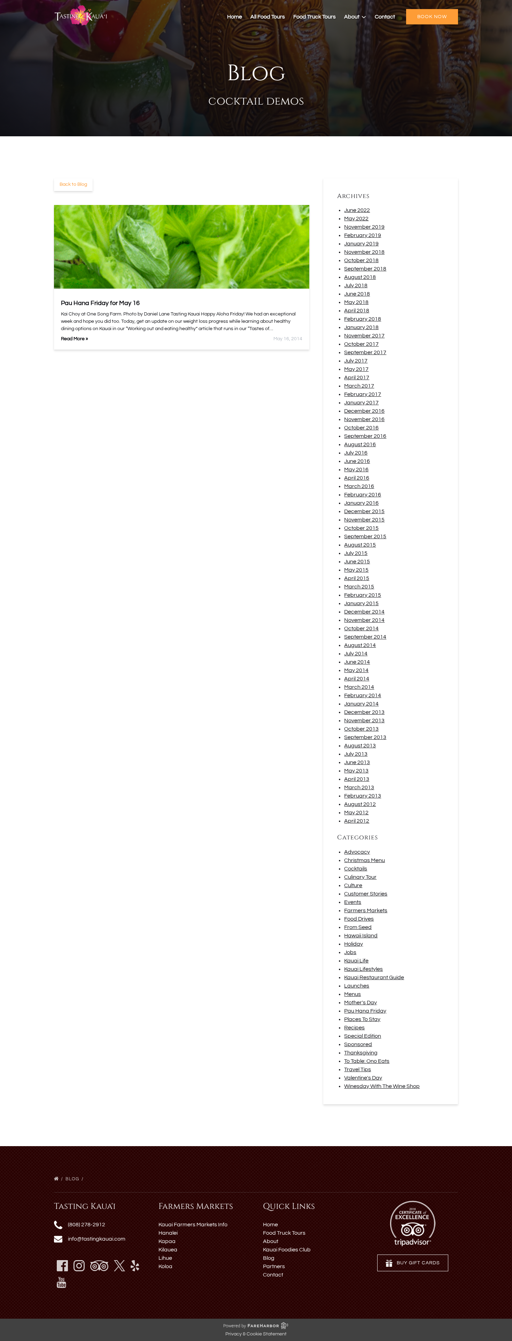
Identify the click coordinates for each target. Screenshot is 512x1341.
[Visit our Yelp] (135, 1265)
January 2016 (361, 503)
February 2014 (362, 695)
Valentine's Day (363, 1078)
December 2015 (364, 511)
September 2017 (365, 352)
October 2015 (361, 528)
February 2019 (362, 235)
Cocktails (355, 868)
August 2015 (360, 545)
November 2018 (364, 252)
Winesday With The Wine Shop (382, 1086)
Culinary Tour (360, 877)
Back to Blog (73, 184)
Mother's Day (360, 1002)
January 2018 (361, 327)
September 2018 (365, 269)
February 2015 (362, 595)
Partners (274, 1266)
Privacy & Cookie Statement (256, 1334)
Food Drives (359, 919)
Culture (353, 885)
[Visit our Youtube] (61, 1282)
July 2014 (355, 653)
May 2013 (356, 771)
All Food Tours (267, 17)
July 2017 (355, 361)
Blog (72, 1178)
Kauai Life (356, 960)
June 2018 (357, 294)
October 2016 (361, 428)
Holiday (353, 944)
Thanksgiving (361, 1053)
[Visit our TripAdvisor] (99, 1265)
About (270, 1241)
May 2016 (356, 469)
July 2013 (355, 754)
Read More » (74, 338)
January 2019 (361, 243)
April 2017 (356, 377)
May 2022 (356, 218)
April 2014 (356, 678)
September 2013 (365, 737)
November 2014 (364, 620)
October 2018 (361, 260)
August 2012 (360, 804)
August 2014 (360, 645)
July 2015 (355, 553)
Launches (356, 986)
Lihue (165, 1258)
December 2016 (364, 411)
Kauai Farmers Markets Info (192, 1224)
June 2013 (357, 762)
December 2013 (364, 712)
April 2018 (356, 310)
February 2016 (362, 494)
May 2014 (356, 670)
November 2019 (364, 227)
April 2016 (356, 478)
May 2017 (356, 369)
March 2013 (359, 787)
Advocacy (357, 852)
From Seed (358, 927)
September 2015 (365, 536)
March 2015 (359, 586)
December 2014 (364, 612)
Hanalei (168, 1233)
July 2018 (355, 285)
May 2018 (356, 302)
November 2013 (364, 720)
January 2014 (361, 704)
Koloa (165, 1266)
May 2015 (356, 570)
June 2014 (357, 662)
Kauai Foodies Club (287, 1249)
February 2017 (362, 394)
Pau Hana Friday (365, 1011)
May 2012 (356, 812)
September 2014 (365, 637)
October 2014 (361, 628)
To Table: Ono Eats (366, 1061)
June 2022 (357, 210)
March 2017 (359, 386)
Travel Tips (357, 1069)
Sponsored (358, 1044)
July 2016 (355, 453)
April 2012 (356, 821)
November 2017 (364, 335)
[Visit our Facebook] (62, 1265)
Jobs (350, 952)
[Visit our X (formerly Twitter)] (119, 1265)
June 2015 (357, 561)
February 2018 (362, 319)
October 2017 (361, 344)
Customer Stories (365, 894)
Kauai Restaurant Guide (374, 977)
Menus (352, 994)
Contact (385, 17)
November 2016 (364, 419)
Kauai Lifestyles (363, 969)
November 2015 (364, 520)
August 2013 (360, 745)
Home (234, 17)
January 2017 (361, 402)
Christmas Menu (364, 860)
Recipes (354, 1027)
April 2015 (356, 578)
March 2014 (359, 687)
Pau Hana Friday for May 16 (100, 303)
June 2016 (357, 461)
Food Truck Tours (314, 17)
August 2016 (360, 444)
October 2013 (361, 729)
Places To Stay (362, 1019)
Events (352, 902)
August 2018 (360, 277)
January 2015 (361, 603)
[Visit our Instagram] (79, 1265)
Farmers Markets (365, 910)
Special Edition (362, 1036)
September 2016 (365, 436)
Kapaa (167, 1241)
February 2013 (362, 796)
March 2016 (359, 486)
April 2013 (356, 779)
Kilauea (167, 1249)
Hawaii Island (361, 935)
